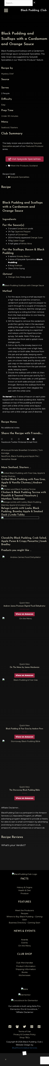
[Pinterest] (39, 1026)
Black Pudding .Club (33, 10)
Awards (24, 940)
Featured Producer (34, 146)
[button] (6, 441)
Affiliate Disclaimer (24, 1012)
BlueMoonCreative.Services (24, 1048)
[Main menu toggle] (6, 10)
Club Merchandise (24, 963)
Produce (25, 893)
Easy (3, 105)
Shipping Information (26, 969)
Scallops (18, 265)
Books (25, 972)
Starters (14, 127)
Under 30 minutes (9, 116)
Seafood (5, 127)
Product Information (25, 966)
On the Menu (24, 946)
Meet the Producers (24, 910)
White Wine (26, 244)
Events (24, 943)
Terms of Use (24, 1031)
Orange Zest (13, 277)
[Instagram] (32, 1026)
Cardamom (22, 228)
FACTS (24, 879)
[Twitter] (24, 1026)
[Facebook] (10, 1026)
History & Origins (24, 887)
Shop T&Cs (25, 1037)
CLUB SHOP (24, 954)
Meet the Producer (20, 166)
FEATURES (24, 902)
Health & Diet (24, 890)
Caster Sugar (19, 241)
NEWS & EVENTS (24, 931)
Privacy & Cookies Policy (24, 1034)
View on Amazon (24, 614)
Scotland (33, 166)
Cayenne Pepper (23, 231)
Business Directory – (24, 923)
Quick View (24, 603)
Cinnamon (23, 234)
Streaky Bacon (23, 256)
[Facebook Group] (17, 1026)
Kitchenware (24, 975)
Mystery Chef (7, 74)
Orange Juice (37, 237)
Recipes (24, 913)
